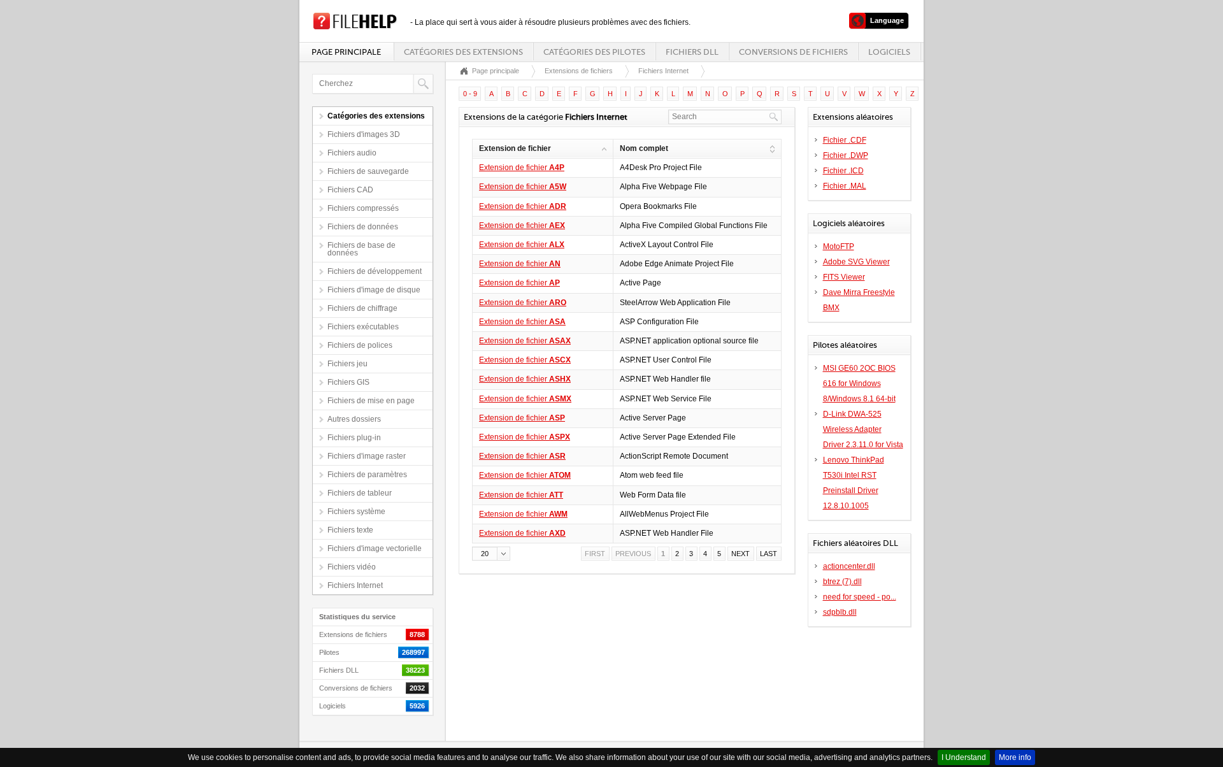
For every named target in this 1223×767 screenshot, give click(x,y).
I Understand (963, 757)
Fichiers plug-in (354, 437)
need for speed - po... (859, 596)
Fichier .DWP (845, 155)
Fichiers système (356, 511)
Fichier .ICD (843, 170)
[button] (491, 554)
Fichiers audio (351, 152)
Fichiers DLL (692, 52)
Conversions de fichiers (793, 52)
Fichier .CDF (844, 140)
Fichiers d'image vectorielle (374, 548)
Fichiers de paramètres (367, 474)
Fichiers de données (362, 226)
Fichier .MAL (844, 186)
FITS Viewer (844, 277)
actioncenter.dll (849, 566)
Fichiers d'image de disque (373, 289)
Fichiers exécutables (363, 326)
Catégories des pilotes (594, 52)
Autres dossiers (354, 419)
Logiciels (889, 52)
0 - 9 (470, 93)
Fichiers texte (350, 530)
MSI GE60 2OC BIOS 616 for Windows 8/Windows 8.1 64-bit (859, 383)
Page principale (346, 52)
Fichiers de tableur (359, 493)
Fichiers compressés (363, 208)
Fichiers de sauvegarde (368, 171)
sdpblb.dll (840, 612)
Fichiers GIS (348, 382)
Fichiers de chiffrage (362, 308)
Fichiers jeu (347, 363)
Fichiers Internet (355, 585)
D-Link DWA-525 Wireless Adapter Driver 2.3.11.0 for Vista (863, 429)
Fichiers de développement (374, 271)
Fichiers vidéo (351, 567)
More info (1015, 757)
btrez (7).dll (842, 581)
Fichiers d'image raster (366, 456)
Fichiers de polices (359, 345)
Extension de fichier (521, 167)
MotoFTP (838, 246)
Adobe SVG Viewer (856, 261)
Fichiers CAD (350, 189)
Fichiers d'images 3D (363, 134)
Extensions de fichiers (579, 71)
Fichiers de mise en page (371, 400)
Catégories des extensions (463, 52)
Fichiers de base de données (361, 249)
